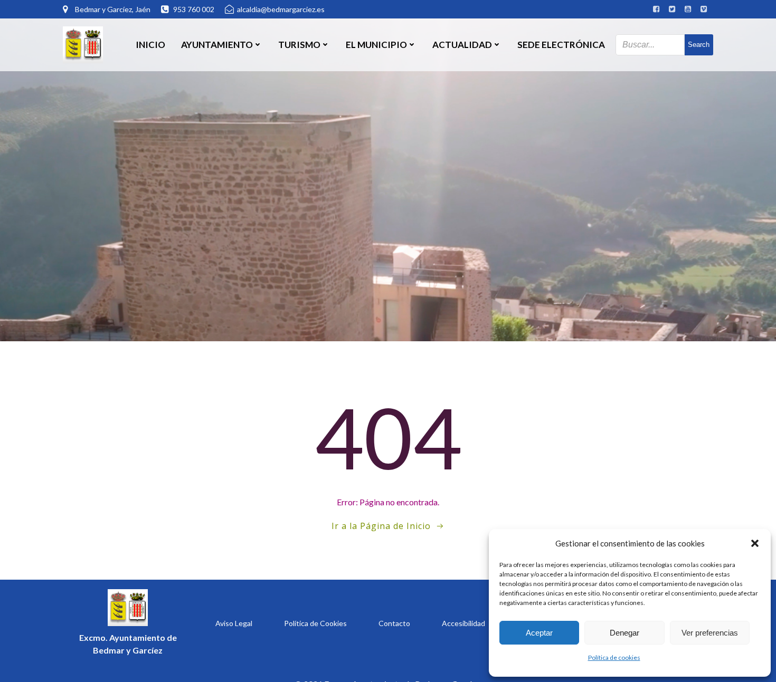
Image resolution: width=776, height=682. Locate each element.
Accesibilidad (463, 623)
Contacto (394, 623)
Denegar (624, 632)
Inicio (150, 44)
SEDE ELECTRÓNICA (561, 44)
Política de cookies (614, 657)
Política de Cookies (315, 623)
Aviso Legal (233, 623)
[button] (755, 543)
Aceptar (539, 632)
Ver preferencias (710, 632)
